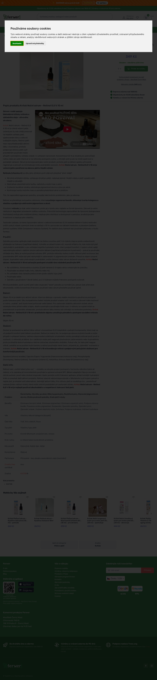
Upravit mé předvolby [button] (35, 43)
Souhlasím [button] (17, 43)
